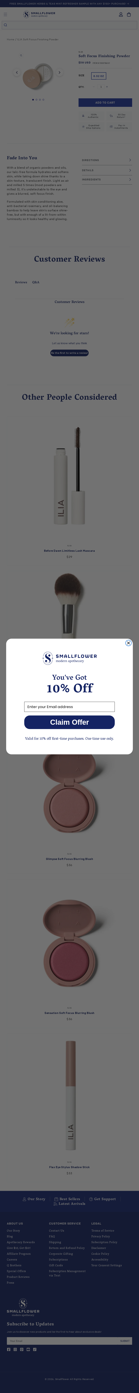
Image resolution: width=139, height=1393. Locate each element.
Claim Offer (69, 722)
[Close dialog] (128, 643)
